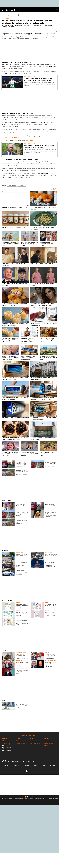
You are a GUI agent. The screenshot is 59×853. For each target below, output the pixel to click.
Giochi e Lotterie (35, 741)
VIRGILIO (6, 798)
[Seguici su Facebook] (27, 771)
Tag (44, 765)
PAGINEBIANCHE (31, 798)
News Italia (52, 765)
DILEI (41, 798)
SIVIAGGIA (45, 798)
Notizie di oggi (6, 743)
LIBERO (2, 798)
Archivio (36, 765)
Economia (47, 738)
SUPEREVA (29, 800)
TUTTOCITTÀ (37, 798)
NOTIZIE (10, 9)
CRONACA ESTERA (20, 552)
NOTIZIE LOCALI (19, 560)
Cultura (4, 741)
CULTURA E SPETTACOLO (21, 502)
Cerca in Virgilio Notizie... (23, 761)
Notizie (9, 761)
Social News (47, 741)
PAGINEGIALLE (12, 798)
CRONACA (7, 18)
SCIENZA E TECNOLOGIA (21, 652)
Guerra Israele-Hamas (48, 744)
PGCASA (25, 798)
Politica (18, 738)
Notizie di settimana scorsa (7, 751)
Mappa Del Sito (16, 765)
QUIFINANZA (50, 798)
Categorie (26, 765)
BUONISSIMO (55, 798)
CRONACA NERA (19, 660)
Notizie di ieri (5, 745)
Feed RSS (6, 765)
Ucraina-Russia (20, 743)
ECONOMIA (18, 602)
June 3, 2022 (29, 140)
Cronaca (4, 738)
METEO (17, 702)
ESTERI (46, 602)
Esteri (31, 738)
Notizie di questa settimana (6, 748)
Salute (18, 741)
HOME (3, 18)
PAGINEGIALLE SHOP (19, 798)
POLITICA (47, 511)
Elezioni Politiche (35, 743)
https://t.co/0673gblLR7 (11, 137)
